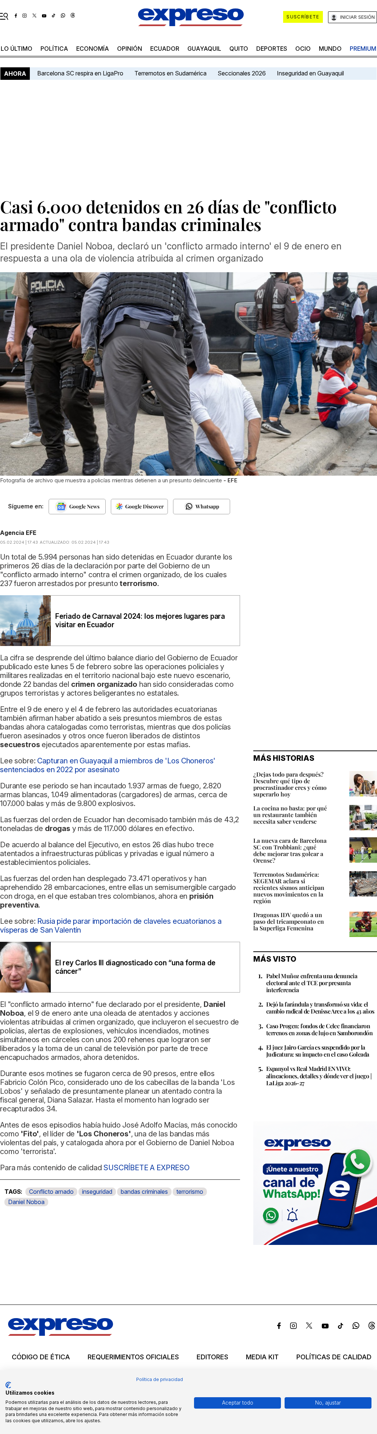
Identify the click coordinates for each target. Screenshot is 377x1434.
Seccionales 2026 (242, 73)
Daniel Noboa (26, 1202)
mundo (330, 48)
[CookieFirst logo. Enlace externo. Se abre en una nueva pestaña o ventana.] (8, 1385)
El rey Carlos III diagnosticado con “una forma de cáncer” (135, 967)
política (54, 48)
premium (363, 48)
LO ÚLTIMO (16, 48)
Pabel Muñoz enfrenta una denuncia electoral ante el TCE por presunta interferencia (311, 983)
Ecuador (164, 48)
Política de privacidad (159, 1379)
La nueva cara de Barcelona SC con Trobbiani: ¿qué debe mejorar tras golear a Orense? (290, 850)
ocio (303, 48)
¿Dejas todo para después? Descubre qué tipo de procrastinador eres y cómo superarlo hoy (290, 784)
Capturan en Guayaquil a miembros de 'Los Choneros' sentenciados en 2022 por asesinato (107, 765)
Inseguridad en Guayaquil (310, 73)
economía (92, 48)
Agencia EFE (18, 533)
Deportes (271, 48)
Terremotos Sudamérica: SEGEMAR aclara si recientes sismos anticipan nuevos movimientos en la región (288, 887)
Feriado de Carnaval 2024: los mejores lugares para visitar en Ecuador (140, 620)
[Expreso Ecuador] (60, 1334)
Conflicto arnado (51, 1191)
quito (238, 48)
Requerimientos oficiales (133, 1357)
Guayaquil (204, 48)
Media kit (262, 1357)
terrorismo (189, 1191)
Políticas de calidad (333, 1357)
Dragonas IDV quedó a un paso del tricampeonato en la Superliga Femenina (288, 921)
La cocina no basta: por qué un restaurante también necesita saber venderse (290, 814)
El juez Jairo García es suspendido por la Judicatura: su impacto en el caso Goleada (317, 1050)
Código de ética (41, 1357)
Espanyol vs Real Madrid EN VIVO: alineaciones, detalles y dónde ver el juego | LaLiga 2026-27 (318, 1075)
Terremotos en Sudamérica (170, 73)
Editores (212, 1357)
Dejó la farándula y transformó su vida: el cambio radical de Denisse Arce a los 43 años (320, 1007)
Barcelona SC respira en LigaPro (80, 73)
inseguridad (97, 1191)
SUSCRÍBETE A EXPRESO (146, 1167)
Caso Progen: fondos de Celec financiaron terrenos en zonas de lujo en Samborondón (319, 1029)
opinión (129, 48)
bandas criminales (144, 1191)
